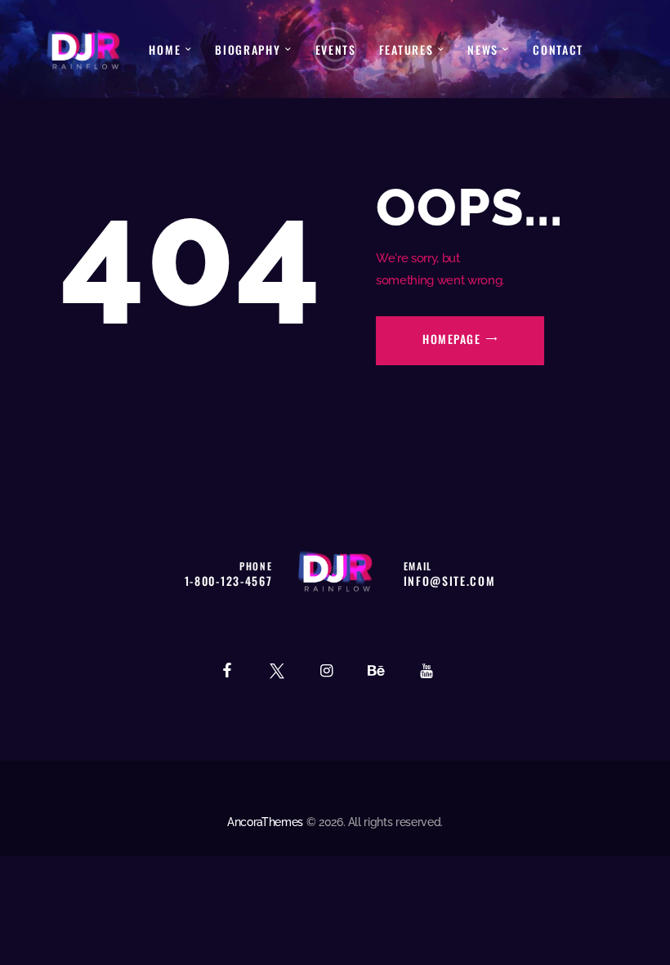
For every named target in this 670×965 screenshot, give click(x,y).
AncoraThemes (265, 822)
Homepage (451, 338)
